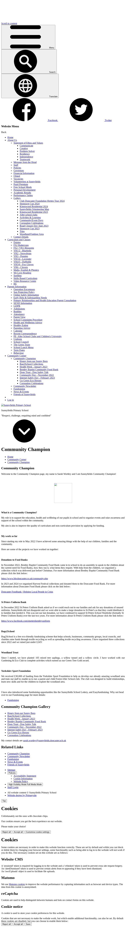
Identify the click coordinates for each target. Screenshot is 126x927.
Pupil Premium (21, 184)
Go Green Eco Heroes (30, 380)
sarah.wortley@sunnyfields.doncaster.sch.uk (44, 740)
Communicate (26, 145)
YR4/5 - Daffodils (22, 261)
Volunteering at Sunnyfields (27, 181)
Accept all (18, 832)
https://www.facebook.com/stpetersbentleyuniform (25, 621)
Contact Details (21, 237)
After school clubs (28, 214)
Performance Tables (23, 195)
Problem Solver (27, 151)
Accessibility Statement (25, 776)
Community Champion (25, 358)
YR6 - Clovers (21, 267)
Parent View (20, 317)
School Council (21, 342)
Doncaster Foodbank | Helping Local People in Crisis (27, 591)
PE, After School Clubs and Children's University (38, 336)
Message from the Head (25, 162)
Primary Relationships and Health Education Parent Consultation (45, 300)
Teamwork (25, 159)
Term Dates (19, 350)
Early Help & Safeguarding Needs (30, 297)
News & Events (21, 391)
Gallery (17, 198)
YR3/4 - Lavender (22, 259)
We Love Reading (22, 272)
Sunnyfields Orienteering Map (34, 209)
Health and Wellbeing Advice (28, 322)
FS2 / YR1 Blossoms (24, 248)
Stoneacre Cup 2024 (29, 203)
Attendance (19, 314)
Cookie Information (23, 778)
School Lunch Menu (23, 347)
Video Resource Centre (25, 281)
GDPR (17, 306)
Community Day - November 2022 (37, 375)
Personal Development (24, 190)
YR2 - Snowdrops (22, 253)
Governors (19, 170)
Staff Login (12, 787)
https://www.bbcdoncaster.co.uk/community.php (24, 578)
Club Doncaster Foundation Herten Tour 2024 (42, 201)
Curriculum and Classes (18, 239)
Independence (26, 156)
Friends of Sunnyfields (24, 394)
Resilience (25, 154)
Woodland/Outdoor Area (32, 234)
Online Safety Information (26, 295)
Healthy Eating (21, 325)
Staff (16, 165)
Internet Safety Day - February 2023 (37, 378)
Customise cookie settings (37, 832)
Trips (22, 231)
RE (15, 284)
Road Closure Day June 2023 (34, 225)
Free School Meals (23, 187)
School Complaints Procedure (28, 319)
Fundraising (19, 389)
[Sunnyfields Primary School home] (16, 405)
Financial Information (24, 173)
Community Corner (16, 355)
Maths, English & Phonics (26, 270)
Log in (10, 400)
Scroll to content (9, 23)
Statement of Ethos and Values (28, 143)
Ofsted (17, 176)
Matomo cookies (17, 884)
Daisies (17, 242)
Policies (17, 167)
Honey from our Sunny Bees (34, 361)
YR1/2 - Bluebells (22, 250)
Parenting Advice (22, 328)
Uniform (18, 339)
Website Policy (21, 781)
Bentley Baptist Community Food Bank (39, 369)
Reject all (6, 832)
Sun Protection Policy (24, 292)
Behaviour (19, 353)
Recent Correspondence (25, 333)
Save (28, 924)
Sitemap (11, 770)
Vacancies (18, 179)
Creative (24, 148)
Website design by (22, 795)
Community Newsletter (25, 386)
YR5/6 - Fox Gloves (23, 264)
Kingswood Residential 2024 (34, 206)
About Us (12, 140)
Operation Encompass (24, 289)
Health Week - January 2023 (33, 366)
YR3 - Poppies (21, 256)
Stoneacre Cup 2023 (29, 228)
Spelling (18, 275)
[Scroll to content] (24, 441)
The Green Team (22, 344)
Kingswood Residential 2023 (34, 212)
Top (4, 801)
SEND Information (23, 303)
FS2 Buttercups (21, 245)
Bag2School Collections (31, 364)
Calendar (18, 331)
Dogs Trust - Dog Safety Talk (34, 372)
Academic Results (22, 192)
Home (10, 137)
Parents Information (16, 286)
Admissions (19, 308)
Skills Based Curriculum (25, 278)
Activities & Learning (30, 217)
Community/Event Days (31, 220)
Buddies (18, 311)
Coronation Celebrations (31, 223)
